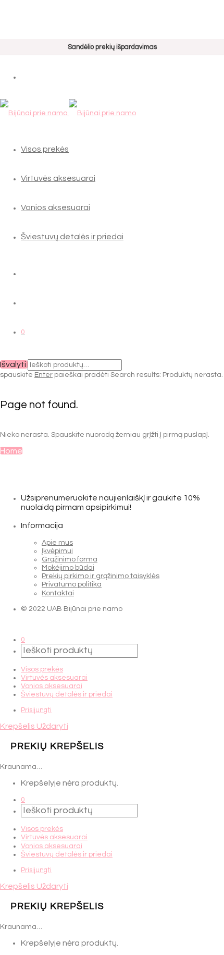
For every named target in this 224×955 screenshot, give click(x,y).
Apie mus (57, 542)
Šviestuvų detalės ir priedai (72, 236)
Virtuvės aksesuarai (58, 178)
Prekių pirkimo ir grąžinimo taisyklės (100, 576)
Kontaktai (58, 593)
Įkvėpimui (57, 551)
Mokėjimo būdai (68, 567)
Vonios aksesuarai (55, 207)
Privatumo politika (72, 584)
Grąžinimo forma (69, 559)
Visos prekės (45, 149)
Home (11, 451)
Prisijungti (36, 710)
